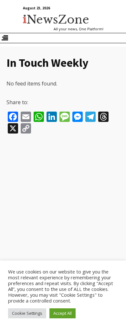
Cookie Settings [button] (27, 313)
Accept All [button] (62, 313)
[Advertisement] (63, 203)
